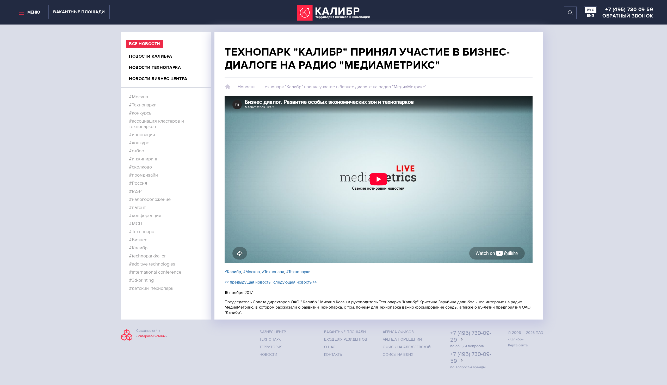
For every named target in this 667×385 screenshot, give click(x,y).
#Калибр (138, 248)
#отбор (136, 151)
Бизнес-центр (273, 332)
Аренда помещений (402, 339)
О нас (329, 347)
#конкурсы (140, 113)
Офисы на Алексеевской (407, 347)
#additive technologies (152, 264)
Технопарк (270, 339)
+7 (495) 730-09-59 (629, 10)
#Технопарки (143, 105)
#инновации (142, 134)
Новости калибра (150, 56)
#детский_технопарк (151, 288)
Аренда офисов (398, 332)
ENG (591, 15)
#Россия (138, 183)
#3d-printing (141, 280)
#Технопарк (141, 231)
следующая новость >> (295, 282)
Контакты (333, 354)
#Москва (138, 97)
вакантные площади (79, 12)
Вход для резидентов (345, 339)
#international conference (155, 272)
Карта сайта (518, 345)
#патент (137, 207)
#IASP (135, 191)
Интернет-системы (151, 336)
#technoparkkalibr (147, 256)
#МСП (135, 223)
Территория (271, 347)
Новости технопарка (155, 67)
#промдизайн (143, 175)
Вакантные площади (345, 332)
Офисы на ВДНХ (398, 354)
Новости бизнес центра (158, 78)
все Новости (144, 43)
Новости (246, 86)
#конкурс (139, 143)
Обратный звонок (627, 16)
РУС (591, 10)
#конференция (145, 215)
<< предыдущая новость (247, 282)
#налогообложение (150, 199)
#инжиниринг (143, 159)
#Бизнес (138, 240)
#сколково (140, 167)
